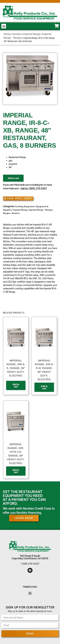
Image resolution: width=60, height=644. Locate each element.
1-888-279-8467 (30, 563)
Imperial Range (31, 33)
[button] (3, 26)
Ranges (6, 213)
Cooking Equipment (24, 206)
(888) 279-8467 (38, 188)
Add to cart (13, 178)
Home (7, 33)
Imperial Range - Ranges (41, 210)
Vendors (17, 33)
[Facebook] (30, 570)
